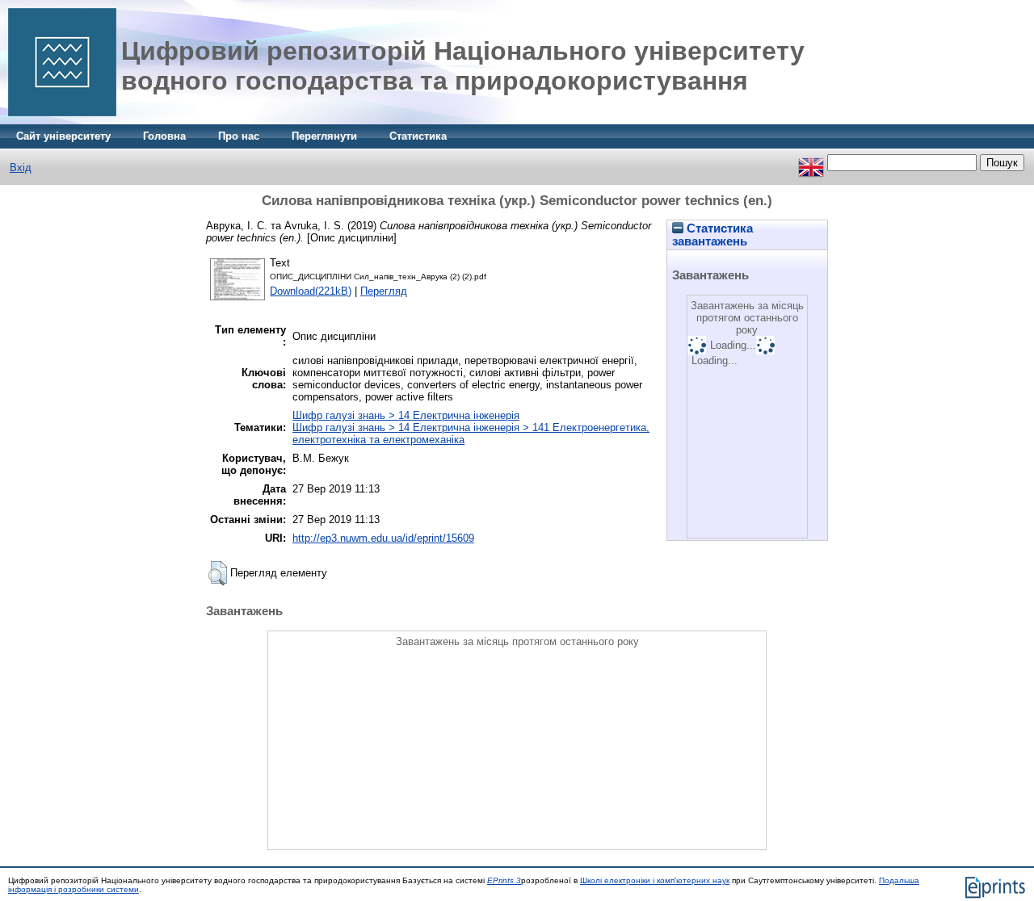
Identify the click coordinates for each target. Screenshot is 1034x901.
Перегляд (383, 291)
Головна (164, 136)
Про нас (238, 136)
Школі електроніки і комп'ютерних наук (654, 880)
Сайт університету (63, 136)
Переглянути (324, 136)
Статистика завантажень (712, 235)
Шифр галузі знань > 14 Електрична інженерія (405, 415)
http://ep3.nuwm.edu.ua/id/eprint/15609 (383, 538)
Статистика (418, 136)
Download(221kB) (310, 291)
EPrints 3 (504, 880)
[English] (811, 163)
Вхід (21, 167)
